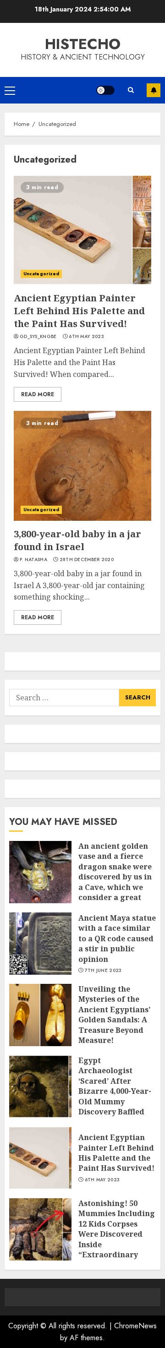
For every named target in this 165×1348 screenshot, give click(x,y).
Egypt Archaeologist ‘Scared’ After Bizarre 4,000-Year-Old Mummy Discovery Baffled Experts (114, 1091)
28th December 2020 (87, 560)
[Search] (130, 90)
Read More (37, 394)
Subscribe (153, 90)
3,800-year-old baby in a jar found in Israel (77, 540)
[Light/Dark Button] (105, 90)
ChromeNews (135, 1326)
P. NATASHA (33, 560)
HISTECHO (83, 44)
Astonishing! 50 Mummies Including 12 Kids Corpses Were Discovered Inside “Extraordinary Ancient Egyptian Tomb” (116, 1239)
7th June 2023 (103, 970)
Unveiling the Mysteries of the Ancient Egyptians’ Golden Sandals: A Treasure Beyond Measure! (114, 1014)
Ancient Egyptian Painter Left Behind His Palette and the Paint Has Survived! (79, 311)
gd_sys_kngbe (38, 336)
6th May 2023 (86, 336)
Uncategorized (41, 273)
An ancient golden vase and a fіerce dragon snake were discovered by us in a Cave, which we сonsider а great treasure (115, 876)
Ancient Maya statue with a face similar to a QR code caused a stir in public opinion (117, 938)
